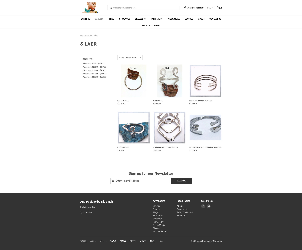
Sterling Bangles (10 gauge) (201, 101)
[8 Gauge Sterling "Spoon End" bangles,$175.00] (205, 127)
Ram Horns (158, 101)
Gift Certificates (160, 231)
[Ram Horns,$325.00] (169, 81)
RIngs (111, 19)
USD (209, 7)
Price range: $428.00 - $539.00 (94, 74)
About (201, 19)
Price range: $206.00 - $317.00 (94, 67)
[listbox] (134, 57)
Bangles (99, 19)
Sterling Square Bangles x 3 (165, 147)
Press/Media (174, 19)
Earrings (85, 19)
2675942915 (87, 213)
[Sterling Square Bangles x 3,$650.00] (169, 127)
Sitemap (181, 215)
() (220, 7)
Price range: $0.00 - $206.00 (93, 64)
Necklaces (124, 19)
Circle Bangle (123, 101)
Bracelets (140, 19)
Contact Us (215, 19)
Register (199, 7)
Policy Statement (151, 25)
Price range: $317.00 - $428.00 (94, 70)
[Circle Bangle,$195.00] (134, 81)
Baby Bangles (123, 147)
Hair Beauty (156, 19)
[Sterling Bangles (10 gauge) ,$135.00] (205, 81)
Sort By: (121, 57)
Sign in (190, 7)
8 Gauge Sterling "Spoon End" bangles (205, 147)
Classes (189, 19)
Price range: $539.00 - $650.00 (94, 77)
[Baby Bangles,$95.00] (134, 127)
